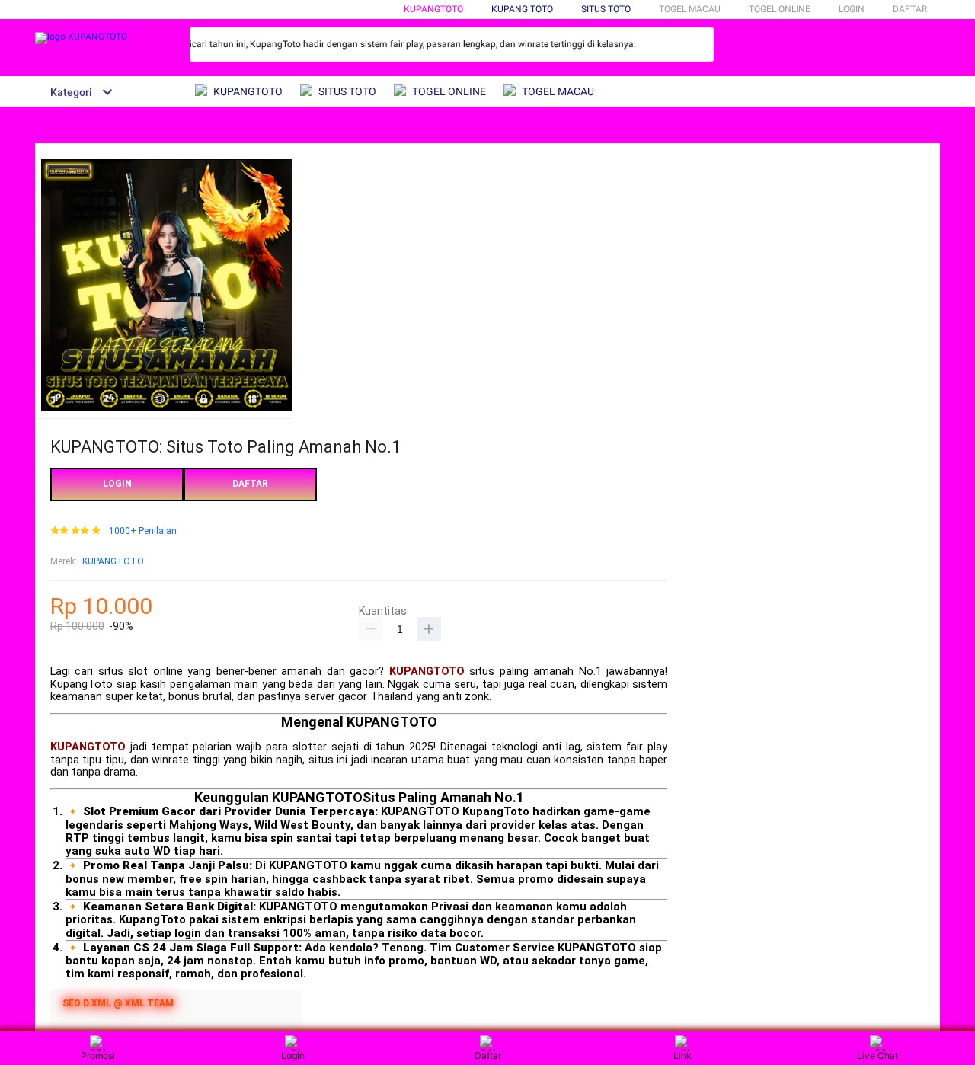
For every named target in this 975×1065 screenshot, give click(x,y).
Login (293, 1055)
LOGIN (852, 9)
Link (682, 1055)
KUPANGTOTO (433, 9)
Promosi (98, 1055)
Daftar (488, 1055)
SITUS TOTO (606, 9)
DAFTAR (910, 9)
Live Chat (877, 1055)
